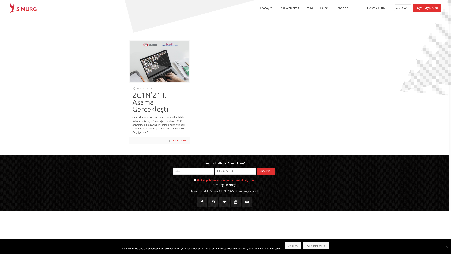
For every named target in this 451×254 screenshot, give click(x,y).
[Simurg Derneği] (22, 8)
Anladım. (293, 245)
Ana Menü (401, 8)
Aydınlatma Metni (316, 245)
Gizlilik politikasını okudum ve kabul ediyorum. (226, 180)
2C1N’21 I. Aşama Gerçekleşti (150, 102)
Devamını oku (179, 140)
